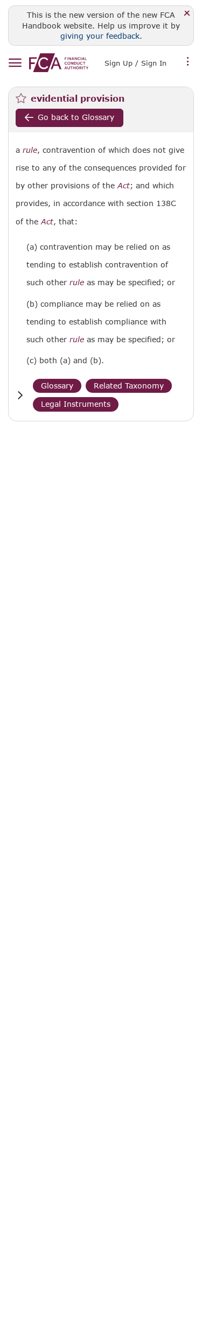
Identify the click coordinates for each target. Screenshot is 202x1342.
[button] (20, 395)
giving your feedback (100, 35)
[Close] (187, 13)
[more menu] (188, 62)
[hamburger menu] (15, 63)
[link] (58, 62)
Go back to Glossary (76, 117)
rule (30, 150)
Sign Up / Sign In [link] (135, 63)
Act (123, 185)
